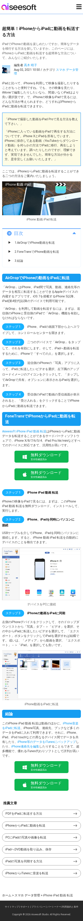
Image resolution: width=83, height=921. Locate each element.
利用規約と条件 (70, 906)
